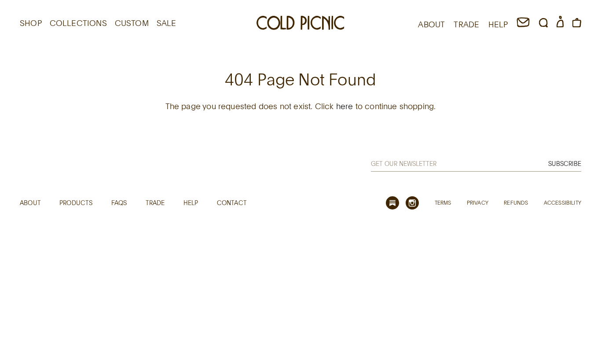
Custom (132, 23)
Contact (232, 202)
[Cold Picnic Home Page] (300, 24)
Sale (166, 23)
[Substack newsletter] (392, 202)
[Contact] (523, 24)
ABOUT (431, 24)
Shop (31, 23)
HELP (498, 24)
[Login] (560, 24)
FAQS (119, 202)
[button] (543, 24)
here (344, 106)
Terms (443, 202)
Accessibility (562, 202)
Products (75, 202)
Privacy (477, 202)
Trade (155, 202)
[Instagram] (412, 202)
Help (190, 202)
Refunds (516, 202)
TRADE (466, 24)
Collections (78, 23)
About (30, 202)
